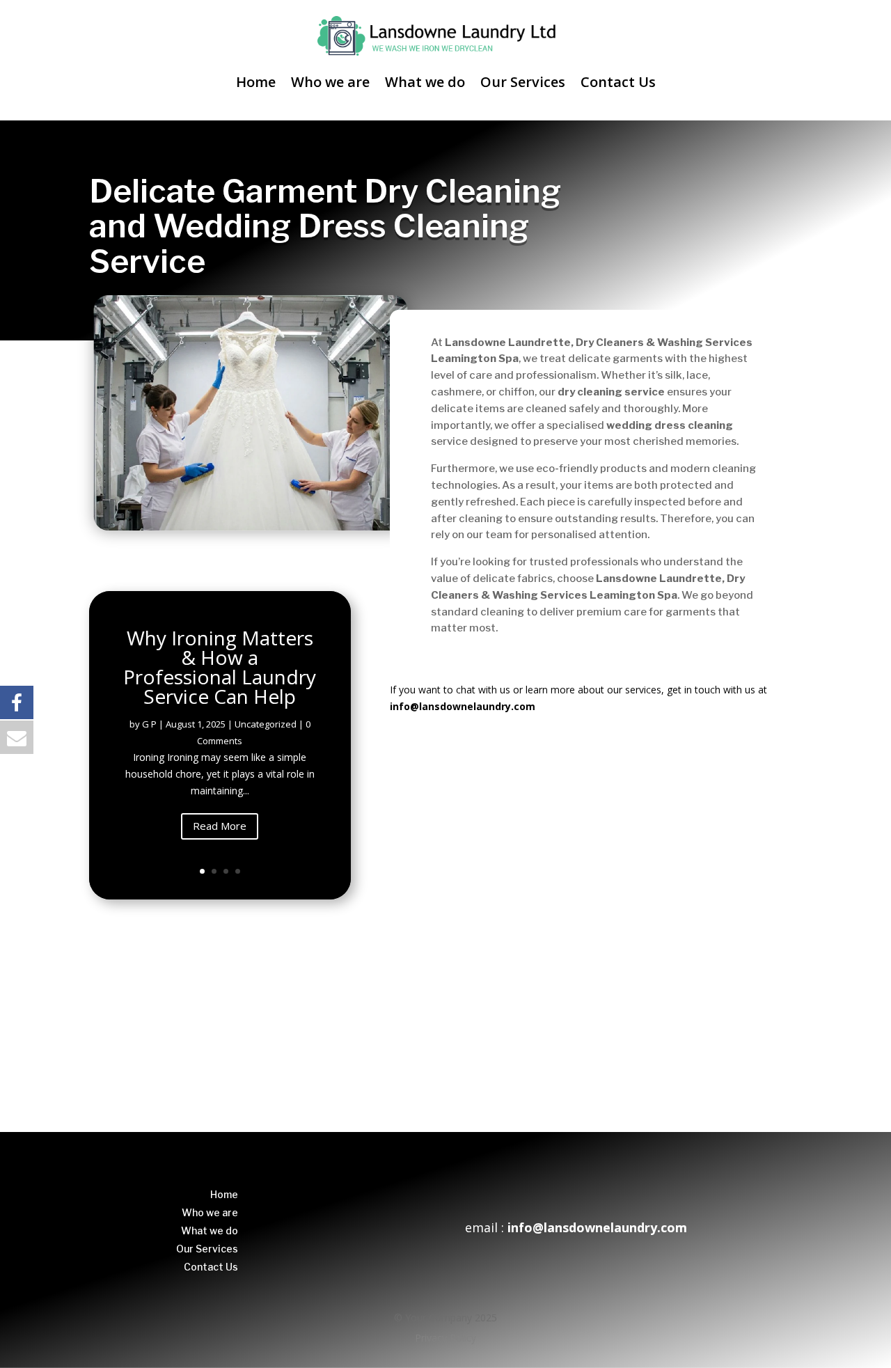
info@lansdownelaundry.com (462, 706)
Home (256, 81)
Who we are (330, 81)
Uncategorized (266, 724)
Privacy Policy (445, 1337)
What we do (425, 81)
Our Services (522, 81)
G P (149, 724)
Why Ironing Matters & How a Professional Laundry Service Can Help (219, 666)
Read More (219, 826)
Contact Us (618, 81)
